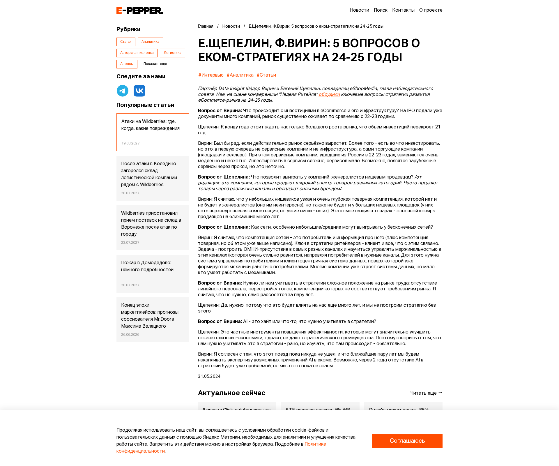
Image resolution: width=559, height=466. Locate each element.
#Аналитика (240, 75)
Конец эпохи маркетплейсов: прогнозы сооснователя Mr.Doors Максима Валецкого (149, 316)
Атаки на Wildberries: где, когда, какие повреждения (150, 125)
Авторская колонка (137, 53)
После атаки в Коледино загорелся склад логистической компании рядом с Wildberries (149, 174)
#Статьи (266, 75)
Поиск (381, 10)
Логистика (172, 53)
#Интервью (211, 75)
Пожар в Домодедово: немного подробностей (147, 266)
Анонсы (127, 64)
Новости (359, 10)
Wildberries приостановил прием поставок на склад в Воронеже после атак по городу (151, 224)
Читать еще (424, 393)
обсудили (329, 94)
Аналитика (150, 42)
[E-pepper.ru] (139, 10)
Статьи (126, 42)
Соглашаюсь (407, 441)
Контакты (403, 10)
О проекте (431, 10)
